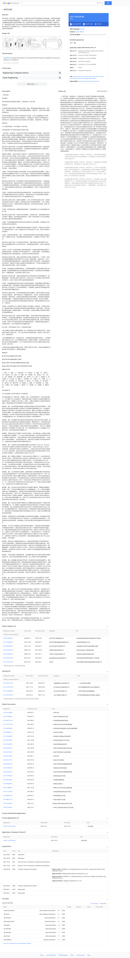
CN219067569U (7, 779)
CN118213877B (8, 695)
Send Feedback (51, 955)
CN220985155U (7, 795)
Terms (72, 955)
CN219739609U (7, 776)
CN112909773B (8, 658)
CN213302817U (7, 748)
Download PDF (76, 24)
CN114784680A (8, 691)
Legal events (95, 76)
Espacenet (81, 81)
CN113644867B (7, 736)
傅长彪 (82, 32)
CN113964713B (8, 683)
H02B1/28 (8, 58)
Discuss (96, 81)
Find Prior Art (89, 24)
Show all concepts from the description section (17, 943)
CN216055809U (7, 728)
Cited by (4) (87, 76)
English (82, 29)
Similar (99, 24)
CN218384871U (7, 732)
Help (88, 955)
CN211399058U (8, 642)
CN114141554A (8, 687)
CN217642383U (7, 803)
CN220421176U (7, 760)
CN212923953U (8, 650)
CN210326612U (7, 764)
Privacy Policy (80, 955)
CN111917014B (7, 724)
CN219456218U (7, 744)
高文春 (77, 32)
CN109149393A (8, 638)
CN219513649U (7, 756)
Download (95, 903)
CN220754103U (7, 752)
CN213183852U (8, 654)
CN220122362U (7, 807)
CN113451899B (7, 712)
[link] (32, 59)
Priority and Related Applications (86, 78)
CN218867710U (7, 799)
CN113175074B (8, 662)
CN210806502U (8, 646)
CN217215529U (7, 791)
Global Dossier (89, 81)
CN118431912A (7, 720)
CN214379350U (7, 740)
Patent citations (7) (78, 76)
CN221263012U (7, 772)
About (42, 955)
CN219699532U (7, 783)
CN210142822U (7, 716)
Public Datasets (63, 955)
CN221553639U (7, 768)
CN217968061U (7, 787)
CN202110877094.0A (9, 826)
